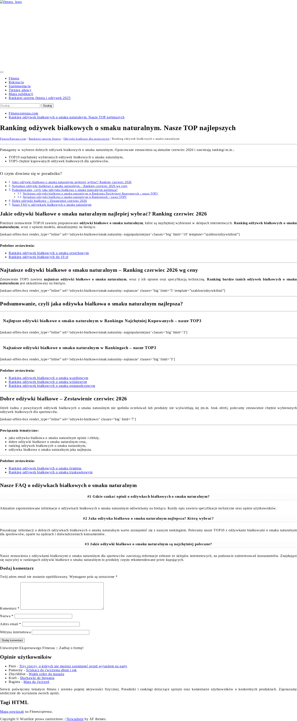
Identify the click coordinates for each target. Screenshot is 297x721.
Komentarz (10, 608)
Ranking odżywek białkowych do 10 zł (38, 257)
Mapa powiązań (12, 711)
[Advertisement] (148, 36)
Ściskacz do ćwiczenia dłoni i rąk (51, 670)
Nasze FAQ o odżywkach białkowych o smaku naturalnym (52, 204)
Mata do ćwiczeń (36, 682)
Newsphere (75, 719)
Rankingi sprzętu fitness (45, 138)
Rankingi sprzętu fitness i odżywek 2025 (39, 98)
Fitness (14, 78)
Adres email (10, 624)
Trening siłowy (20, 90)
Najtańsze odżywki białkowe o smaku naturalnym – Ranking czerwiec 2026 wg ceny (70, 186)
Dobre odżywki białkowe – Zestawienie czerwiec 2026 (49, 200)
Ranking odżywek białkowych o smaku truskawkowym (51, 472)
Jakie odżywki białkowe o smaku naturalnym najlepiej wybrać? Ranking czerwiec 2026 (72, 182)
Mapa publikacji (21, 94)
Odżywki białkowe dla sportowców (86, 138)
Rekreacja (16, 82)
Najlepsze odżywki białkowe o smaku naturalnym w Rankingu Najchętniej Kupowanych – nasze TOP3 (90, 193)
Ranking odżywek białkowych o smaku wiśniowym (48, 382)
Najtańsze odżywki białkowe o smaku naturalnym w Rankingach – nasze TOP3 (75, 197)
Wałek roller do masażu (46, 674)
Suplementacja (20, 86)
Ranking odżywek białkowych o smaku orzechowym (49, 253)
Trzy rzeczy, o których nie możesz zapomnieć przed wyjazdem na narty (73, 666)
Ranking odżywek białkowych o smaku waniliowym (48, 378)
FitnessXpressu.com (13, 138)
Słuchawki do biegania (37, 678)
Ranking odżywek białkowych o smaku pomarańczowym (52, 386)
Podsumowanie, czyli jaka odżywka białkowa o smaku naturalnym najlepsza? (65, 190)
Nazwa (6, 616)
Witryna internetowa (15, 632)
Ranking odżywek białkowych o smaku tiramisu (45, 468)
